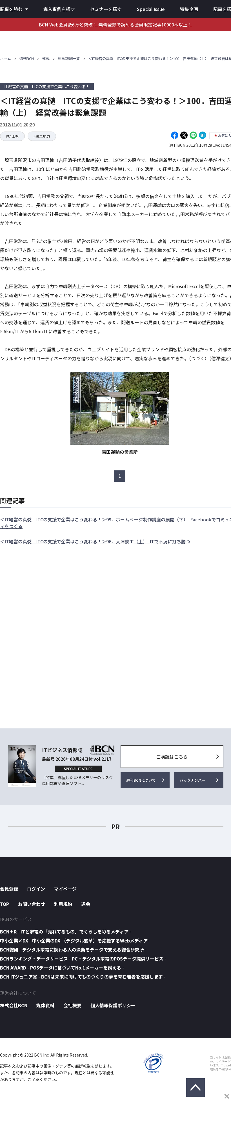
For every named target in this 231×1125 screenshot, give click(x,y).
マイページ (65, 888)
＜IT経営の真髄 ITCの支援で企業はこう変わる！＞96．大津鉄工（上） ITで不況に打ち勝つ (95, 541)
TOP (4, 904)
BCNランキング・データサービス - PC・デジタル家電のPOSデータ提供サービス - (83, 958)
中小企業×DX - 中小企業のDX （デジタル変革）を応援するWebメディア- (74, 940)
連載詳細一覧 (69, 58)
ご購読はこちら (172, 756)
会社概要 (72, 1005)
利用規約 (63, 904)
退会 (85, 904)
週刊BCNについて (141, 780)
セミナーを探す (106, 9)
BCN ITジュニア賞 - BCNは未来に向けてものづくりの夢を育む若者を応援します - (83, 976)
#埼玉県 (12, 136)
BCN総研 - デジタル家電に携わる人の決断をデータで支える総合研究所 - (73, 949)
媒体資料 (45, 1005)
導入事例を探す (59, 9)
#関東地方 (42, 136)
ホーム (5, 58)
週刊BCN (26, 58)
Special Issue (151, 9)
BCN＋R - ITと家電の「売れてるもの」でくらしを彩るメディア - (65, 931)
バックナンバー (192, 780)
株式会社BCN (13, 1005)
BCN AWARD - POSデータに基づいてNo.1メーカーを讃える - (62, 967)
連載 (46, 58)
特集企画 (189, 9)
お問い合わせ (31, 904)
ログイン (36, 888)
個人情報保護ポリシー (113, 1005)
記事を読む (11, 9)
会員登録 (9, 888)
